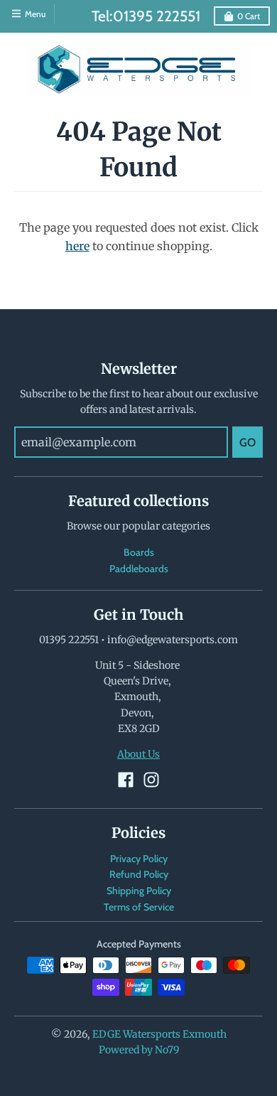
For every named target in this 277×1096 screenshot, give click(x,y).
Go (247, 442)
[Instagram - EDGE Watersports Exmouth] (151, 779)
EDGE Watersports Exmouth (159, 1034)
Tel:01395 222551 (146, 16)
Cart (248, 16)
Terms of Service (139, 907)
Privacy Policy (139, 858)
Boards (139, 552)
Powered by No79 (139, 1049)
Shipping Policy (139, 890)
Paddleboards (138, 568)
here (77, 246)
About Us (138, 754)
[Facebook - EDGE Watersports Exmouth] (125, 779)
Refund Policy (138, 874)
